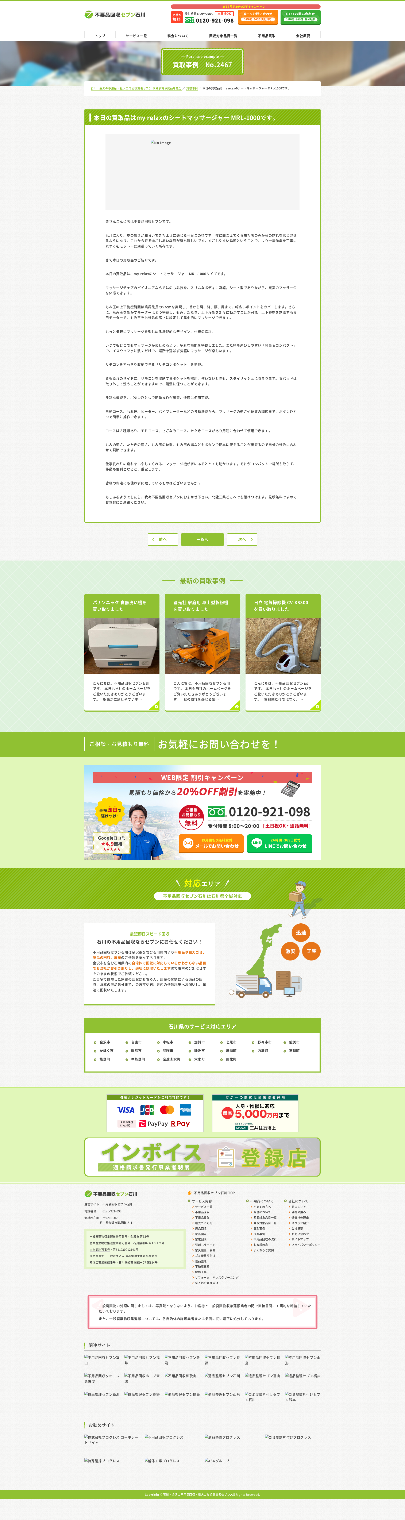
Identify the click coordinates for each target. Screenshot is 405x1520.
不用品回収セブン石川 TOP (214, 1192)
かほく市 (107, 1050)
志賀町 (294, 1050)
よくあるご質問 (264, 1250)
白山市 (136, 1041)
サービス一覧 (136, 35)
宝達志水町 (172, 1059)
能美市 (294, 1041)
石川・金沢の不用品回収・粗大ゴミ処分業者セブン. (197, 1494)
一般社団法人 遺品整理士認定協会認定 (132, 1256)
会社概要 (303, 35)
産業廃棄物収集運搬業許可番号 (110, 1243)
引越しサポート (205, 1245)
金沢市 (105, 1041)
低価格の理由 (300, 1217)
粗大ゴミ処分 (204, 1223)
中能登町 (138, 1059)
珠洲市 (199, 1050)
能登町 (105, 1059)
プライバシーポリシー (306, 1245)
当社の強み (299, 1212)
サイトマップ (300, 1239)
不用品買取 (267, 35)
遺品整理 (201, 1261)
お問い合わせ (300, 1234)
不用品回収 (202, 1212)
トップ (100, 35)
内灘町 (263, 1050)
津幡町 (231, 1050)
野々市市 (265, 1041)
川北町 (231, 1059)
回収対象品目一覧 (223, 35)
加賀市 (199, 1041)
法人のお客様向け (206, 1283)
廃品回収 (201, 1228)
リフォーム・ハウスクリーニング (217, 1277)
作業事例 (259, 1234)
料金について (178, 35)
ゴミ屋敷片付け (205, 1256)
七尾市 (231, 1041)
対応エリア (299, 1207)
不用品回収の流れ (265, 1239)
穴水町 (199, 1059)
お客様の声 (261, 1245)
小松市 (168, 1041)
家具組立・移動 (205, 1250)
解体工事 (201, 1272)
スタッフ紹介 (300, 1223)
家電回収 (201, 1239)
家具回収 (201, 1234)
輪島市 (136, 1050)
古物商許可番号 (100, 1249)
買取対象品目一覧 (265, 1223)
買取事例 (259, 1228)
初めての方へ (262, 1207)
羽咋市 (168, 1050)
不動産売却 (202, 1266)
